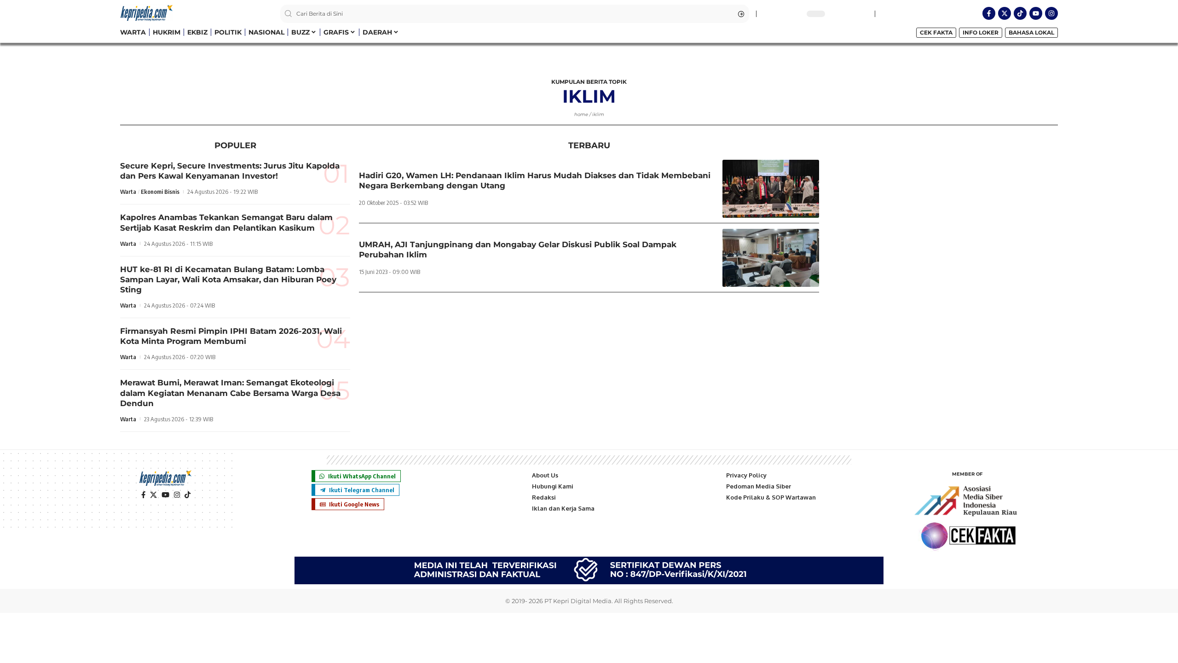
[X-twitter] (1004, 13)
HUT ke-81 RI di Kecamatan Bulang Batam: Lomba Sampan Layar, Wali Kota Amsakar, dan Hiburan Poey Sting (228, 279)
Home (581, 114)
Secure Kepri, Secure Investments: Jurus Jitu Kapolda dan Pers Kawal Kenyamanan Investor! (230, 170)
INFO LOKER (981, 32)
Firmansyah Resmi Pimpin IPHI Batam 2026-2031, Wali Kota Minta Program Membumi (231, 336)
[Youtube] (1035, 13)
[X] (153, 495)
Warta (128, 191)
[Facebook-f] (988, 13)
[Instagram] (1051, 13)
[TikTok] (187, 495)
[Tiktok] (1020, 13)
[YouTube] (165, 495)
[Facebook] (143, 495)
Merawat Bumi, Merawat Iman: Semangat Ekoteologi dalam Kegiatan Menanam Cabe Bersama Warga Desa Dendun (230, 392)
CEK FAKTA (936, 32)
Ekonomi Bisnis (160, 191)
